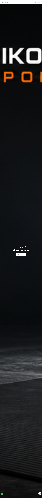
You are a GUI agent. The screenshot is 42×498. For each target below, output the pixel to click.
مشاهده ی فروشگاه (21, 254)
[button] (11, 2)
